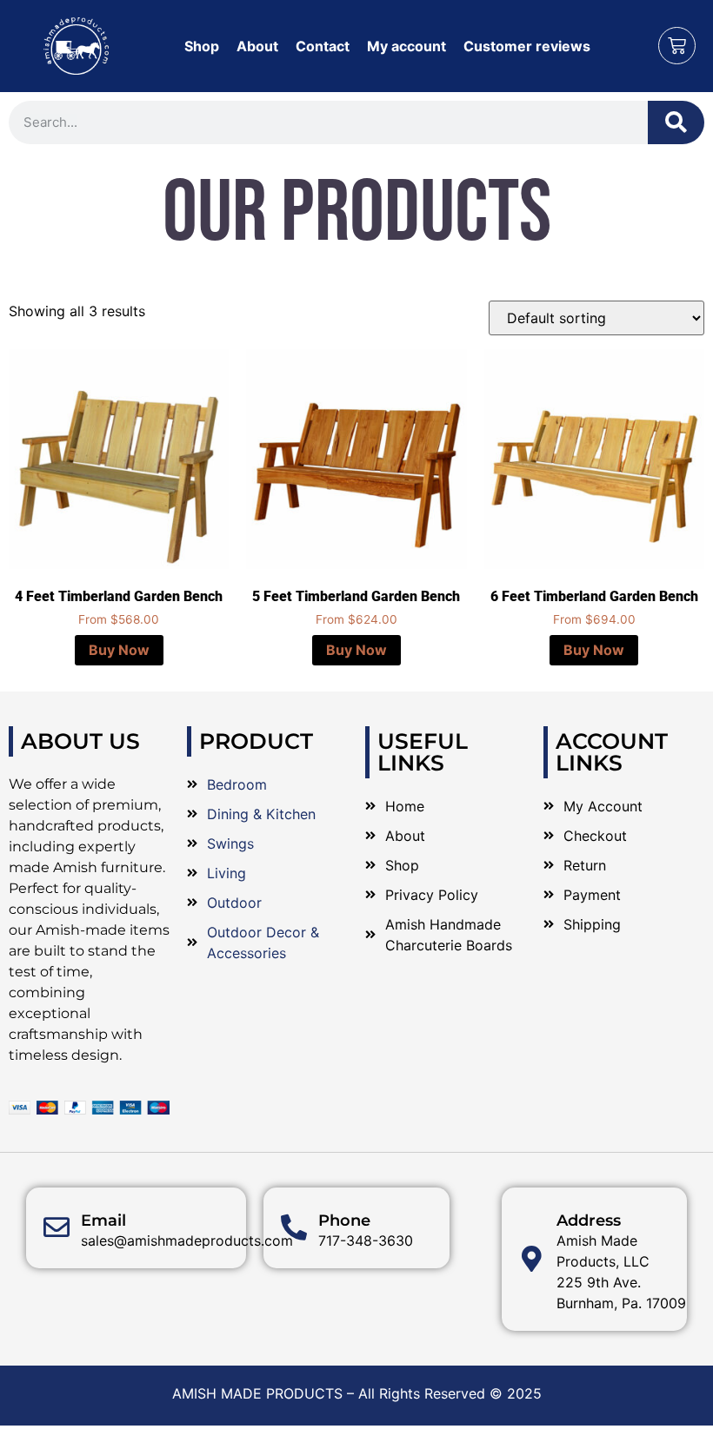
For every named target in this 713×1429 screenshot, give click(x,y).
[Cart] (677, 45)
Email (103, 1220)
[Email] (56, 1227)
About (257, 46)
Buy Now (119, 649)
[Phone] (294, 1227)
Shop (201, 46)
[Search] (676, 122)
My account (406, 46)
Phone (344, 1220)
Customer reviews (526, 46)
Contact (323, 46)
